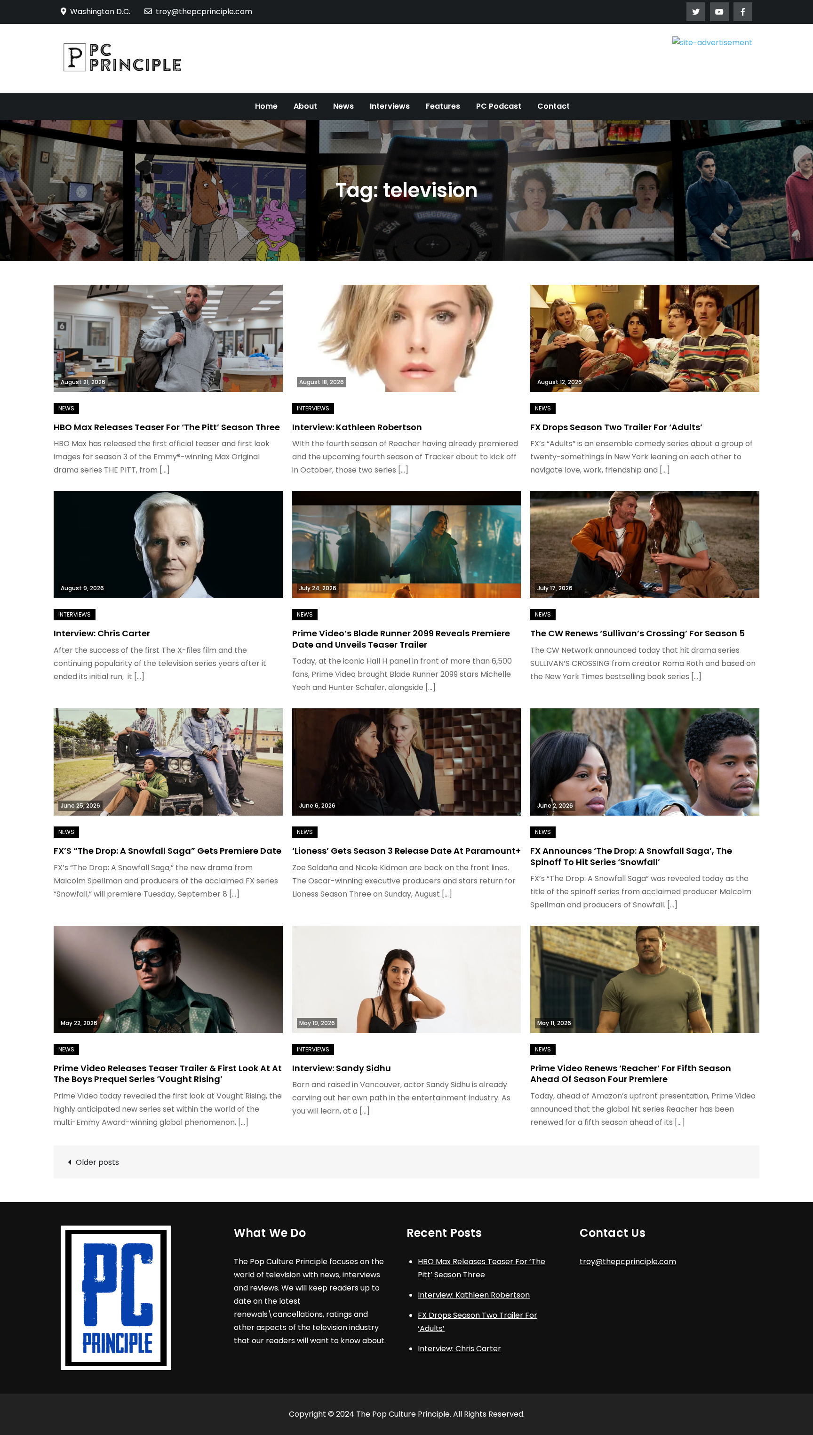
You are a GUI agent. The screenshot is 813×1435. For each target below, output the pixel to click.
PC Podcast (498, 106)
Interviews (390, 106)
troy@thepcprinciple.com (204, 11)
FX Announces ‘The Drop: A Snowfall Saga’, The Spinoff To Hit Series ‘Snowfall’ (631, 856)
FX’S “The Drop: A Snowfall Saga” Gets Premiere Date (167, 851)
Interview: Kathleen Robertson (357, 427)
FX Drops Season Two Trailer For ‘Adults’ (616, 427)
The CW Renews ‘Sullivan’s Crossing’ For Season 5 (637, 633)
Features (443, 106)
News (343, 106)
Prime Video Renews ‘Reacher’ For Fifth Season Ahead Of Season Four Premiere (630, 1073)
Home (266, 106)
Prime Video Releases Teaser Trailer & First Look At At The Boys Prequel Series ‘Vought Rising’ (168, 1073)
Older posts (97, 1162)
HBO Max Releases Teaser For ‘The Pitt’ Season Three (167, 427)
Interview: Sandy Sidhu (341, 1068)
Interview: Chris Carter (102, 633)
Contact (553, 106)
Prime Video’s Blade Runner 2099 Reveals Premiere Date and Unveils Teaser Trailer (401, 638)
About (305, 106)
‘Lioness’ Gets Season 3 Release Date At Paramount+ (406, 851)
